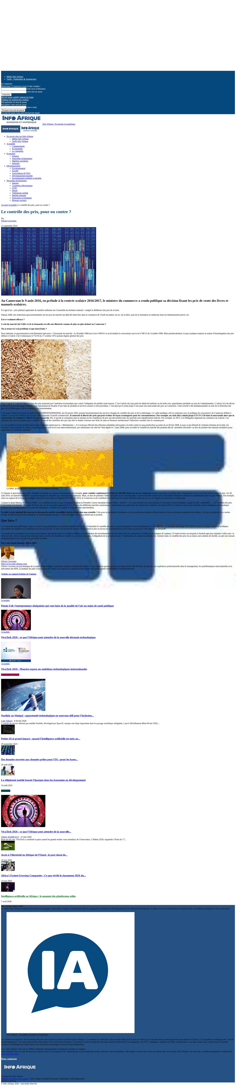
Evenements (17, 149)
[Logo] (11, 132)
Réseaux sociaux (19, 200)
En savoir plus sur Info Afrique (20, 136)
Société (15, 171)
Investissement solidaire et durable (26, 178)
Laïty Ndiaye (6, 721)
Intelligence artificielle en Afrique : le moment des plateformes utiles (38, 896)
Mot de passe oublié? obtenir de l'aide (17, 97)
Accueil (4, 205)
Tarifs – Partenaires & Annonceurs (21, 79)
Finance (15, 156)
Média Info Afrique (15, 76)
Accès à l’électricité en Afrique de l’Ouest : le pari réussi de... (34, 854)
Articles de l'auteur (27, 574)
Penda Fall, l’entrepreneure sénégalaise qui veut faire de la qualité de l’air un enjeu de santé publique (57, 605)
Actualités (11, 144)
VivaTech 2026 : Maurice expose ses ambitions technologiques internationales (44, 669)
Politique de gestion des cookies (15, 100)
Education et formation (22, 198)
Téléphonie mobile (20, 193)
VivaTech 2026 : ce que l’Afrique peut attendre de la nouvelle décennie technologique (48, 637)
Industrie (16, 163)
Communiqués (18, 146)
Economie (11, 153)
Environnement (18, 168)
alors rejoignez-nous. (10, 1054)
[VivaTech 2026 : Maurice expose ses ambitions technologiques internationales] (16, 661)
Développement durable (22, 176)
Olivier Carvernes (8, 221)
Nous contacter (9, 1058)
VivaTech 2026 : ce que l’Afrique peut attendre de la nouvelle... (36, 831)
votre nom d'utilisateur (35, 89)
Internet (15, 183)
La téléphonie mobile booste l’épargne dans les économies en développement (43, 780)
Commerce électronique (22, 185)
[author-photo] (7, 559)
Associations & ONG (21, 173)
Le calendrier (17, 151)
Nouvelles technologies (22, 158)
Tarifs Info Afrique (20, 141)
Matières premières (20, 161)
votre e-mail (31, 107)
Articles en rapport (10, 574)
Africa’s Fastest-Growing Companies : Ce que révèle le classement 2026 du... (43, 875)
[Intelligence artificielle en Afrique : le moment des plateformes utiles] (8, 891)
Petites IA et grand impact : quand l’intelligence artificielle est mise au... (40, 738)
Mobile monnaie (19, 195)
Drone (14, 190)
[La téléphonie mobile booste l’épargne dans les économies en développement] (8, 775)
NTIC (14, 188)
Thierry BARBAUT (10, 837)
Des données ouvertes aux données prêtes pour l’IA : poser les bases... (39, 759)
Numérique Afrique (10, 675)
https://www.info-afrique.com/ (14, 564)
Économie (5, 791)
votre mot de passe (34, 92)
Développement (13, 166)
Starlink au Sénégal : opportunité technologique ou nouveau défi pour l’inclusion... (47, 715)
